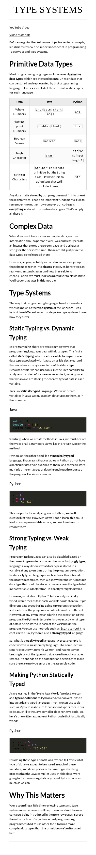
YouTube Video (19, 27)
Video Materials (19, 35)
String (61, 172)
